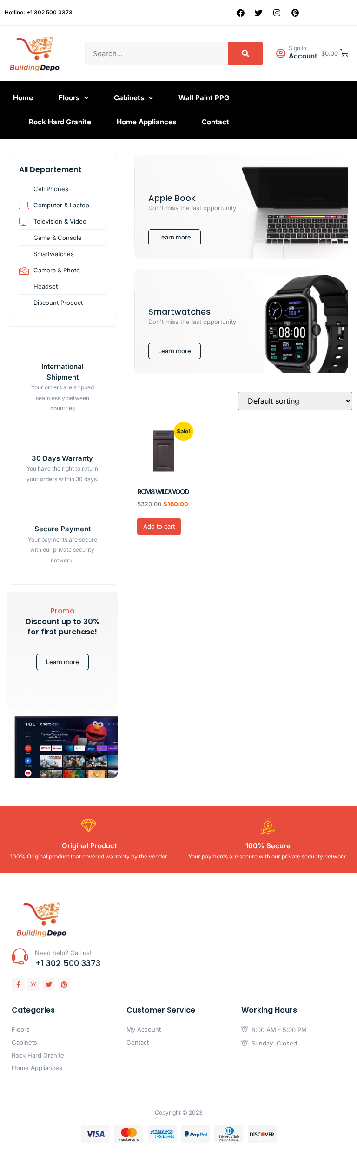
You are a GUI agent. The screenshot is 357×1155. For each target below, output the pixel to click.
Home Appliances (146, 121)
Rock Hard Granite (60, 121)
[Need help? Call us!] (20, 956)
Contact (215, 121)
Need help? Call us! (63, 952)
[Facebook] (241, 12)
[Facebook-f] (18, 984)
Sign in (297, 48)
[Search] (245, 53)
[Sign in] (280, 53)
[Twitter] (259, 12)
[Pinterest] (295, 12)
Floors (69, 97)
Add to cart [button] (159, 526)
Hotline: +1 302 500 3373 (39, 12)
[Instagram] (277, 12)
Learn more (62, 661)
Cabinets (129, 97)
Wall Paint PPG (203, 97)
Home (23, 97)
